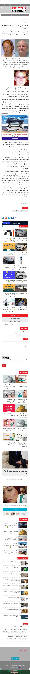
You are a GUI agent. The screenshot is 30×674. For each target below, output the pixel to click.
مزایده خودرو (5, 631)
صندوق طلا (25, 638)
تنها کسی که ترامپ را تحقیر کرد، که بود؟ (15, 472)
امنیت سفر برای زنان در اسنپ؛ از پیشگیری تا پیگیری (12, 567)
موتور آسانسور (15, 627)
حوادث (22, 19)
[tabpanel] (15, 463)
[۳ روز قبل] (24, 587)
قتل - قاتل (15, 210)
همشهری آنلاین (18, 9)
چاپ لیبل (25, 636)
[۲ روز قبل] (24, 563)
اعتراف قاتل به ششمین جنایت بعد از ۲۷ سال (15, 27)
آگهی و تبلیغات (11, 4)
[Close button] (29, 669)
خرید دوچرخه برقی (11, 634)
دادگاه (26, 210)
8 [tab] (10, 479)
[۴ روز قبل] (24, 617)
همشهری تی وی (5, 4)
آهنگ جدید (18, 634)
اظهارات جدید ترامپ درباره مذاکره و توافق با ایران (17, 15)
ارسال (4, 365)
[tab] (15, 315)
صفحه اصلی (27, 19)
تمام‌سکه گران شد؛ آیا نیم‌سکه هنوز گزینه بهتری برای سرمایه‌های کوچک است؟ (12, 592)
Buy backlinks (19, 636)
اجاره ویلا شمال (13, 629)
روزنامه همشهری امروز (25, 4)
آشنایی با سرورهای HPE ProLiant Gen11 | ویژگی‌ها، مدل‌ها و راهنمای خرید (12, 616)
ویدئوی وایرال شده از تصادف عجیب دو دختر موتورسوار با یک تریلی (15, 324)
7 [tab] (12, 479)
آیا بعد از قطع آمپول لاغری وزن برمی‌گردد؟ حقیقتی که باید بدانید (11, 562)
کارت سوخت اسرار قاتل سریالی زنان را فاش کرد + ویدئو (18, 335)
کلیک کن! (15, 509)
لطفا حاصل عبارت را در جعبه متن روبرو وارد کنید (18, 360)
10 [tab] (7, 479)
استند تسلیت (24, 634)
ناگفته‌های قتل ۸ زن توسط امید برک (21, 331)
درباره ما (26, 649)
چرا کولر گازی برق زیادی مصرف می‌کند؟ (14, 597)
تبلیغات (26, 652)
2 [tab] (20, 479)
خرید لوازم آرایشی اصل (23, 631)
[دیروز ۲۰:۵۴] (15, 459)
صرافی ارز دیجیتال (11, 636)
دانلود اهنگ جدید (9, 638)
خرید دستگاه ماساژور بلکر (22, 629)
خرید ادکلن (6, 629)
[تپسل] (2, 114)
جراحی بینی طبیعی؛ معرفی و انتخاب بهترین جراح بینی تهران (12, 586)
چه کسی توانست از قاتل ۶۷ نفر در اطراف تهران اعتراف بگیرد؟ (17, 333)
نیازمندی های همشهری (17, 4)
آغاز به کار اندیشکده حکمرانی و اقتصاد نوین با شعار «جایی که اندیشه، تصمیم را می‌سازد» (12, 580)
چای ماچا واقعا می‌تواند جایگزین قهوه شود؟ (14, 609)
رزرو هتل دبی (24, 641)
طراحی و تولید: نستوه (14, 667)
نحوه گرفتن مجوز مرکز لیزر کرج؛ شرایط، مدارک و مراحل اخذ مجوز (12, 574)
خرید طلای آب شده (13, 631)
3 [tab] (18, 479)
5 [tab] (15, 479)
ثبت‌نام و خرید (15, 138)
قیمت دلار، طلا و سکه (23, 650)
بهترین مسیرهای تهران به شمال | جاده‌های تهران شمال (12, 603)
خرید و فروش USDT (23, 627)
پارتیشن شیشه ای (18, 638)
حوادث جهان (21, 210)
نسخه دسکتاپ (15, 658)
